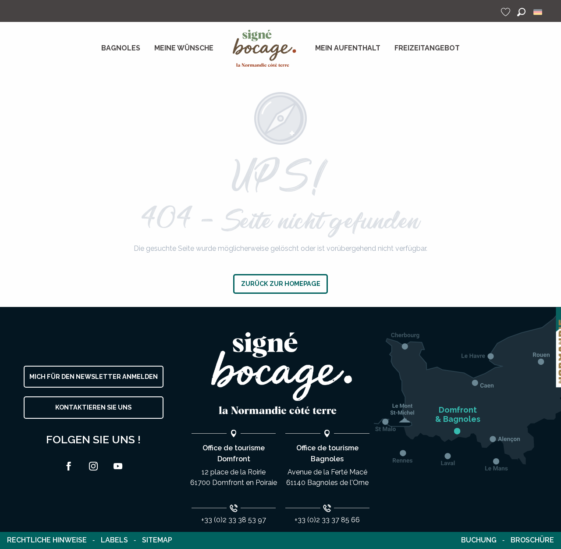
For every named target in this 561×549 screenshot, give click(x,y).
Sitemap (157, 540)
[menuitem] (120, 48)
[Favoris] (507, 12)
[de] (538, 12)
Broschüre (532, 540)
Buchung (479, 540)
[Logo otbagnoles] (280, 373)
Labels (114, 540)
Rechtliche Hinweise (47, 540)
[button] (521, 12)
